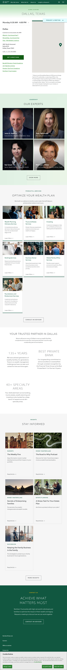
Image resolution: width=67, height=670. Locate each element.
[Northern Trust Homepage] (6, 2)
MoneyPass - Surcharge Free (11, 38)
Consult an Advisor (33, 319)
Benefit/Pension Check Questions (13, 63)
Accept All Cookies (47, 666)
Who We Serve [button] (15, 2)
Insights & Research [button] (43, 2)
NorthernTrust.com (8, 636)
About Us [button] (33, 2)
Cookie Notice (38, 662)
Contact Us (5, 650)
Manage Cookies (7, 666)
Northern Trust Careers (9, 71)
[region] (33, 661)
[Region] (59, 2)
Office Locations (7, 645)
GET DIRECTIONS (13, 57)
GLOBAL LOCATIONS (33, 9)
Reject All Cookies (58, 666)
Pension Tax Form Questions (11, 68)
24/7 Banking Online (9, 66)
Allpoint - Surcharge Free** (10, 35)
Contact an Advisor (33, 621)
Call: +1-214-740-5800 (9, 51)
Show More (33, 177)
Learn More (8, 238)
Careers (5, 640)
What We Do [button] (24, 2)
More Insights (33, 577)
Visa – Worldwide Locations (11, 40)
